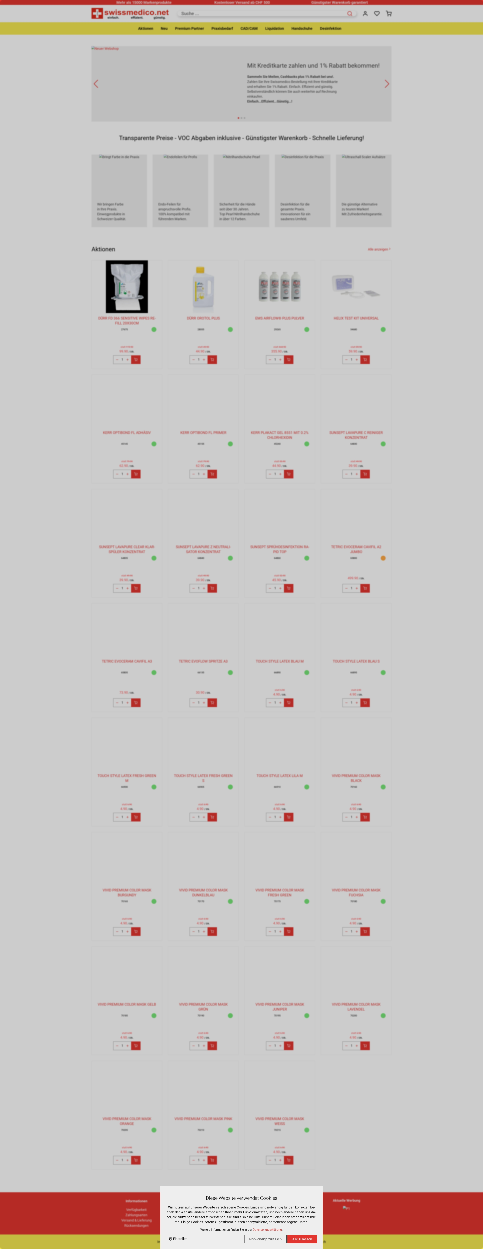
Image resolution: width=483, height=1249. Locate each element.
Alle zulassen (302, 1239)
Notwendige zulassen (265, 1239)
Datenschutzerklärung (267, 1229)
